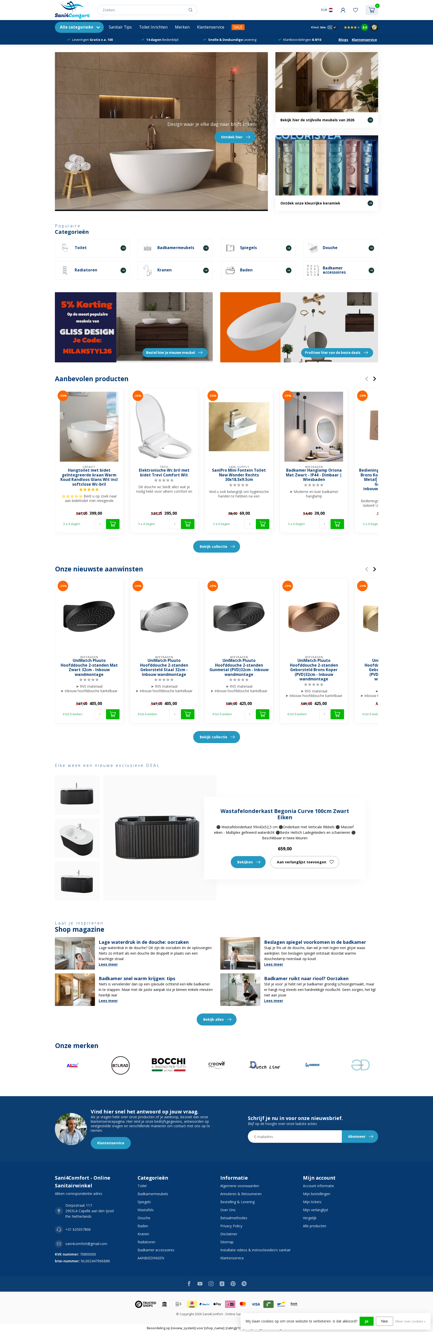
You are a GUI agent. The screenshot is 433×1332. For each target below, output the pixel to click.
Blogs (343, 39)
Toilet (142, 1185)
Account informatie (318, 1185)
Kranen (143, 1234)
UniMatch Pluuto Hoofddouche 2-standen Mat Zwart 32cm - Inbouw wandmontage (89, 668)
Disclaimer (228, 1234)
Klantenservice (210, 27)
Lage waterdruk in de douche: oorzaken (144, 942)
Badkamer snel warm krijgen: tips (137, 978)
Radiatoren (146, 1242)
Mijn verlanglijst (315, 1209)
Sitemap (227, 1242)
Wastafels (146, 1209)
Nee (384, 1321)
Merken (182, 27)
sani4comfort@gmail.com (86, 1243)
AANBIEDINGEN (151, 1258)
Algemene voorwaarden (239, 1185)
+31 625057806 (78, 1229)
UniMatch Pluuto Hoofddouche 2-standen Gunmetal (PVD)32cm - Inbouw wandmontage (239, 668)
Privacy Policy (231, 1225)
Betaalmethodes (233, 1217)
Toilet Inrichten (153, 27)
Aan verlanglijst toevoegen (301, 862)
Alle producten (314, 1225)
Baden (143, 1225)
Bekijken (245, 862)
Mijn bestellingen (316, 1193)
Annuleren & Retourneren (241, 1193)
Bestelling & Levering (237, 1201)
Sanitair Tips (120, 27)
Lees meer (108, 964)
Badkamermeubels (153, 1193)
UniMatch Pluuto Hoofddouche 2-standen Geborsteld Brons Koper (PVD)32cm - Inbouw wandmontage (314, 670)
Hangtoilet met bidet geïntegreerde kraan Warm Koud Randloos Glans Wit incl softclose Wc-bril (89, 477)
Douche (144, 1217)
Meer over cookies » (410, 1321)
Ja (366, 1321)
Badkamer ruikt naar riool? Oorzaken (306, 978)
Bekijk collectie (213, 546)
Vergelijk (309, 1217)
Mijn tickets (312, 1201)
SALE (238, 27)
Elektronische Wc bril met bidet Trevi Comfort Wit (164, 472)
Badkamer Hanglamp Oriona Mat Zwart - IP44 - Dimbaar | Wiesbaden (314, 475)
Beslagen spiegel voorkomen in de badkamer (315, 942)
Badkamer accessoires (156, 1250)
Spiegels (144, 1201)
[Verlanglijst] (355, 10)
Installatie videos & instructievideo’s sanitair (255, 1250)
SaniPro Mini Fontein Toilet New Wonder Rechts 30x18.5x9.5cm (239, 475)
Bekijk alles (213, 1019)
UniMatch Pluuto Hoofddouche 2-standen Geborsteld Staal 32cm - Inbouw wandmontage (164, 668)
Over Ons (228, 1209)
